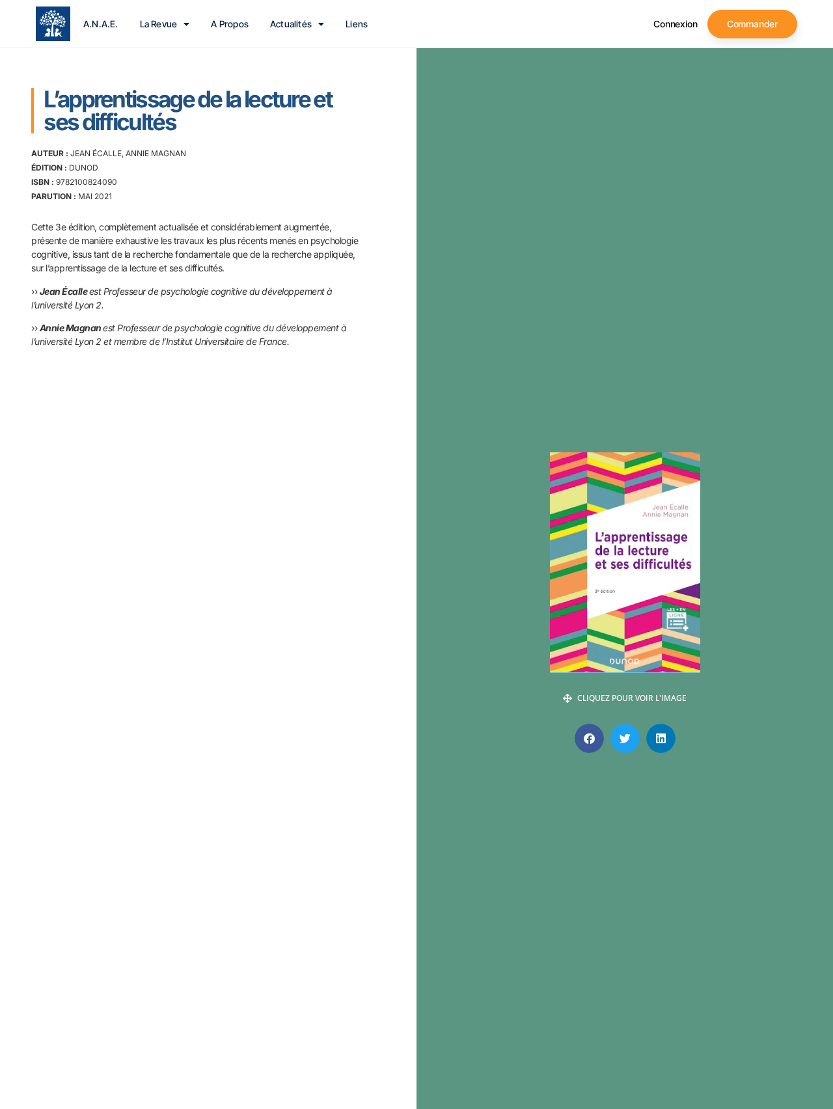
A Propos (230, 24)
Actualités (291, 24)
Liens (357, 24)
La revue (159, 24)
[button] (589, 738)
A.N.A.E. (100, 24)
